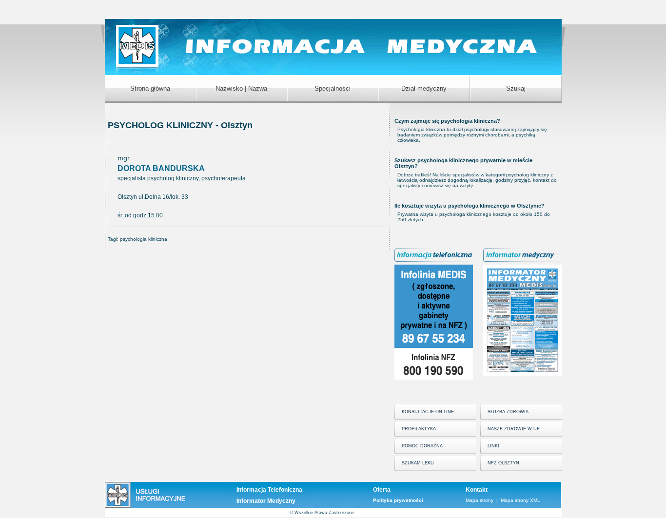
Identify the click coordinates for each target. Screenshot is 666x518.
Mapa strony (479, 500)
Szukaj (516, 88)
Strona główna (150, 88)
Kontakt (477, 489)
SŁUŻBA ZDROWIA (508, 411)
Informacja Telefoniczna (269, 489)
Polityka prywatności (398, 500)
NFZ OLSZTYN (503, 462)
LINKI (493, 445)
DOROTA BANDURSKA (161, 168)
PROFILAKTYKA (419, 428)
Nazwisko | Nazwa (241, 88)
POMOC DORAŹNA (422, 445)
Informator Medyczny (265, 501)
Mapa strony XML (520, 500)
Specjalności (332, 88)
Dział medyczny (424, 88)
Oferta (382, 489)
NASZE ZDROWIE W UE (514, 428)
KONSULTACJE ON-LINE (428, 411)
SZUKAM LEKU (418, 462)
